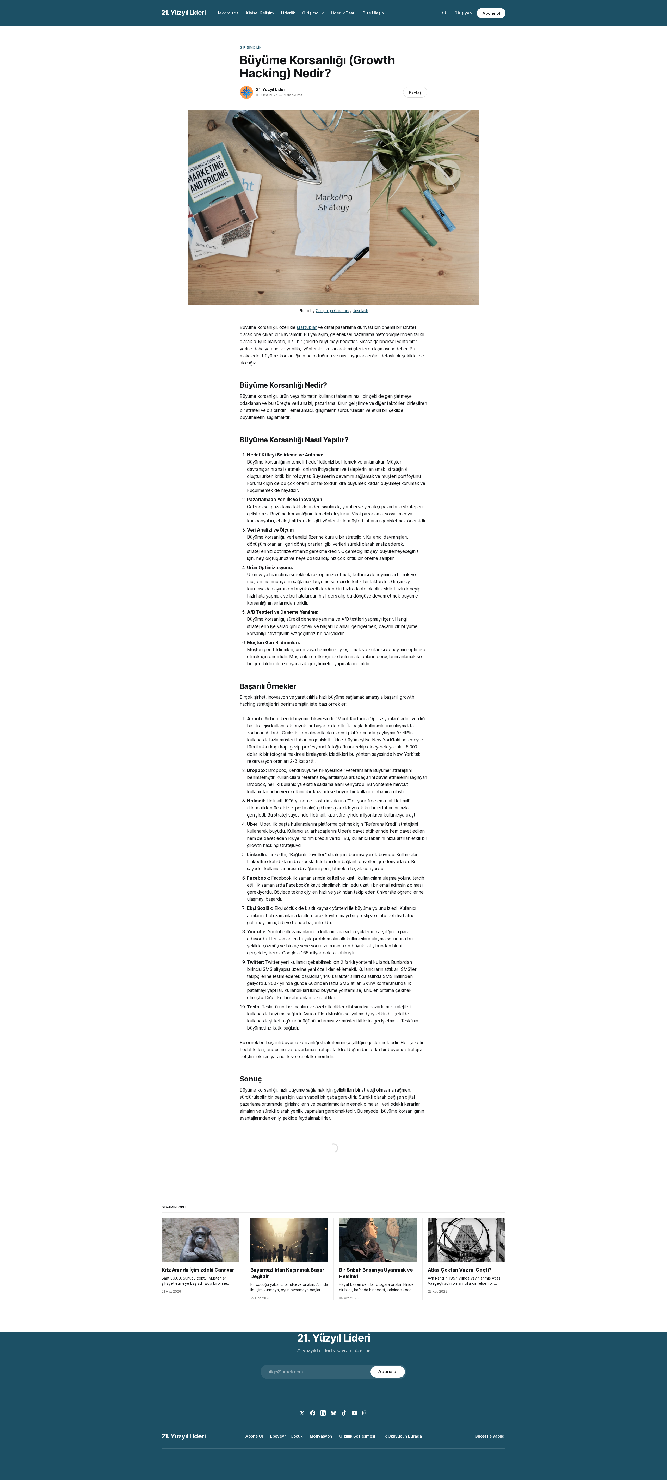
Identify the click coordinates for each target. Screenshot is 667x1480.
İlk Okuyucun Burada (402, 1436)
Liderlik (288, 12)
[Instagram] (364, 1413)
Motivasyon (321, 1436)
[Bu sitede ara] (444, 13)
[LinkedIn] (323, 1413)
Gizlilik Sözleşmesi (357, 1436)
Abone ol (491, 13)
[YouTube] (354, 1413)
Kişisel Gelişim (260, 12)
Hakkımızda (227, 12)
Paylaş (415, 92)
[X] (302, 1413)
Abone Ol (254, 1436)
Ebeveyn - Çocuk (286, 1436)
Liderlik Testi (343, 12)
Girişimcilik (313, 12)
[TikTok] (344, 1413)
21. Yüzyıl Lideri (184, 12)
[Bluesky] (333, 1413)
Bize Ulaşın (373, 12)
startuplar (307, 327)
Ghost (480, 1436)
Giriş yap (463, 12)
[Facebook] (312, 1413)
